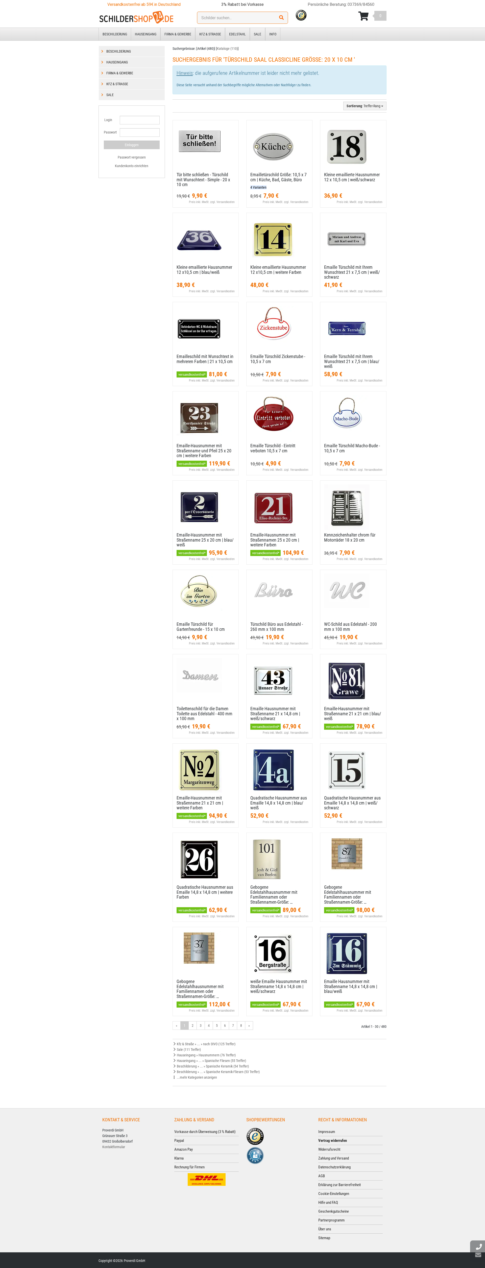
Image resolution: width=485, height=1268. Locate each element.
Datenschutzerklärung (334, 1167)
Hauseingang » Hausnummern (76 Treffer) (206, 1055)
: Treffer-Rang (364, 106)
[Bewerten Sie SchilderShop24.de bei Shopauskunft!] (255, 1155)
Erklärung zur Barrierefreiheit (339, 1185)
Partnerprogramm (331, 1220)
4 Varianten (258, 187)
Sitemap (324, 1238)
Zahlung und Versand (333, 1158)
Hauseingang (145, 34)
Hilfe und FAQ (328, 1202)
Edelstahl (237, 34)
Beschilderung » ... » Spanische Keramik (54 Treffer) (212, 1066)
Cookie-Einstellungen (333, 1193)
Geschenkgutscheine (333, 1211)
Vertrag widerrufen (332, 1140)
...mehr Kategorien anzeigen (196, 1077)
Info (272, 34)
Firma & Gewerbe (177, 34)
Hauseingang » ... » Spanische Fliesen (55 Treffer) (211, 1061)
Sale (257, 34)
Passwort (110, 132)
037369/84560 (361, 4)
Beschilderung (115, 34)
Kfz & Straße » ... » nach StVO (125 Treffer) (205, 1044)
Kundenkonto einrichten (131, 166)
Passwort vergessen (132, 157)
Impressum (326, 1131)
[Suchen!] (281, 18)
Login (108, 120)
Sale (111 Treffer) (188, 1050)
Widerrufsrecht (329, 1149)
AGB (321, 1176)
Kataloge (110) (227, 49)
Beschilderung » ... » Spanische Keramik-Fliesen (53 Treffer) (218, 1072)
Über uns (324, 1229)
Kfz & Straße (210, 34)
